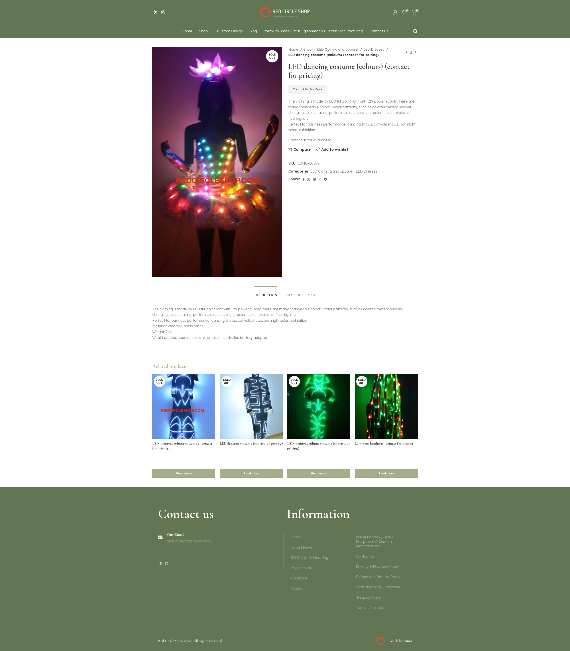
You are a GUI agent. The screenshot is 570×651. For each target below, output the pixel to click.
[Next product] (415, 52)
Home (293, 49)
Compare (299, 578)
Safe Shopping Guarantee (378, 587)
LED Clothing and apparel (338, 49)
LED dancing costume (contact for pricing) (251, 443)
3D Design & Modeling (309, 557)
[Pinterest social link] (314, 179)
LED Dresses (374, 49)
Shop (308, 49)
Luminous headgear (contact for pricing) (384, 443)
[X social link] (155, 12)
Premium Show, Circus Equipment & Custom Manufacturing (374, 541)
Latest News (302, 547)
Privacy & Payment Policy (377, 566)
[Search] (415, 31)
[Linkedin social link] (320, 179)
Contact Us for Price (307, 89)
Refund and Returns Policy (378, 577)
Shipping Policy (368, 597)
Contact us (365, 556)
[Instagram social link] (163, 12)
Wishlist (297, 588)
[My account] (395, 12)
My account (301, 568)
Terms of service (370, 607)
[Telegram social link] (325, 179)
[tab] (265, 293)
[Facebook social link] (303, 179)
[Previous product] (406, 52)
